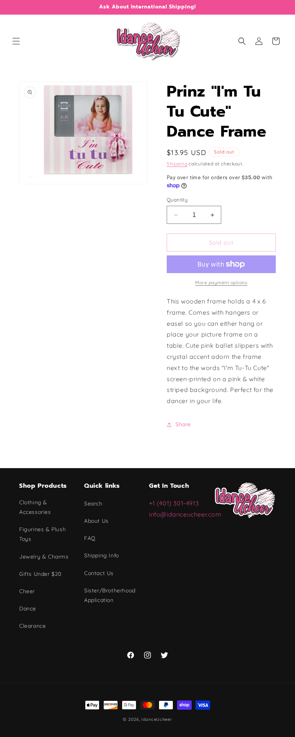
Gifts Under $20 (40, 573)
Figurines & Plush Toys (42, 534)
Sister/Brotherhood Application (110, 595)
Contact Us (99, 573)
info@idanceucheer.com (185, 514)
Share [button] (183, 424)
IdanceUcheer (156, 719)
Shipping (177, 164)
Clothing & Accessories (35, 507)
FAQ (90, 538)
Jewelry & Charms (44, 556)
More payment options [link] (221, 282)
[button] (16, 41)
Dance (27, 608)
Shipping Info (101, 555)
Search (93, 503)
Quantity (177, 200)
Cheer (27, 591)
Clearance (32, 625)
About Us (96, 520)
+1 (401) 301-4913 (175, 503)
